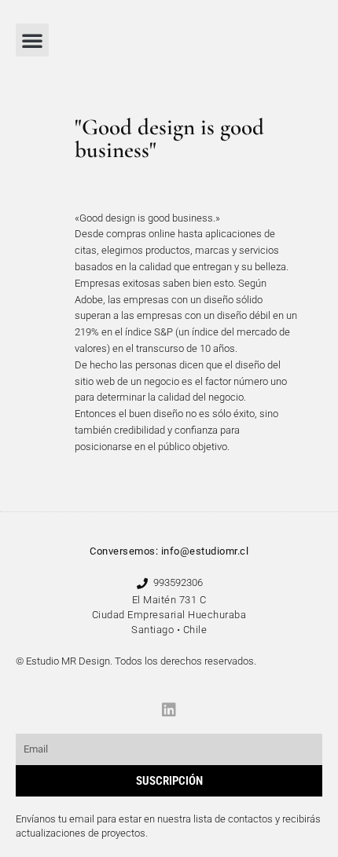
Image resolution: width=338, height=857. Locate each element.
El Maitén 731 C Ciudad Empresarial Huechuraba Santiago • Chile (169, 614)
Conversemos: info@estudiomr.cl (169, 551)
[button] (32, 40)
